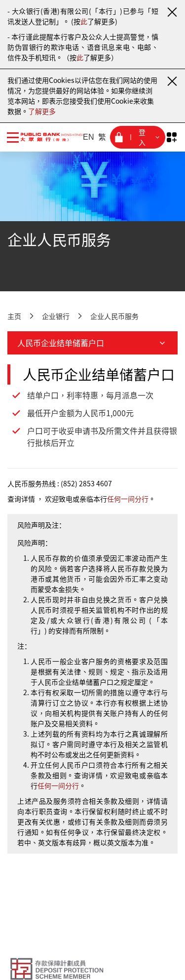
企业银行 (56, 316)
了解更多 (42, 111)
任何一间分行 (127, 499)
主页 (14, 316)
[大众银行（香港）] (46, 137)
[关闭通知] (172, 12)
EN (88, 137)
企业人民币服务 (114, 316)
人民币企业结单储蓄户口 (60, 343)
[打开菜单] (13, 137)
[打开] (171, 137)
